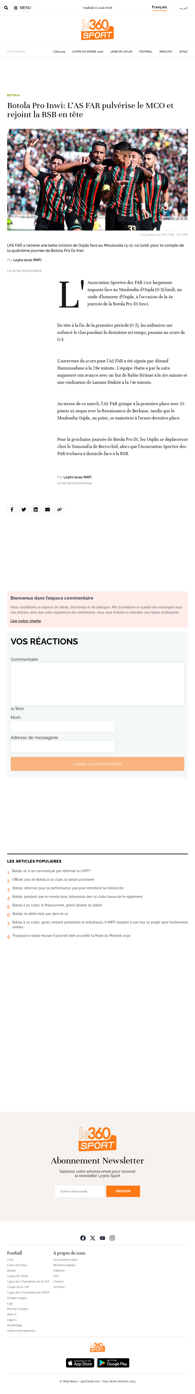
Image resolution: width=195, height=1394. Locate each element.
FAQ (56, 1276)
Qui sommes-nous (65, 1259)
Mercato (166, 51)
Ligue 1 (11, 1320)
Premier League (17, 1309)
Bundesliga (14, 1325)
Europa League (17, 1298)
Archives (59, 1287)
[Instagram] (112, 1238)
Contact (58, 1281)
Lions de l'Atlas (121, 51)
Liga (10, 1303)
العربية (183, 8)
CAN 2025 (59, 51)
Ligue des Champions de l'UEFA (28, 1292)
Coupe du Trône (17, 1276)
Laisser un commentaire (97, 763)
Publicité (59, 1270)
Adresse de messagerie (34, 737)
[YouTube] (102, 1238)
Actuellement (16, 51)
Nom (16, 717)
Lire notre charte (25, 621)
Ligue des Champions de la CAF (28, 1281)
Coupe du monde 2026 (87, 51)
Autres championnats (21, 1330)
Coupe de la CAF (18, 1287)
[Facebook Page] (83, 1238)
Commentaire (24, 659)
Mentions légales (64, 1265)
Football (145, 51)
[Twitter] (93, 1238)
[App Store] (80, 1362)
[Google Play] (113, 1362)
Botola (13, 95)
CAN (10, 1259)
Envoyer (123, 1191)
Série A (11, 1314)
